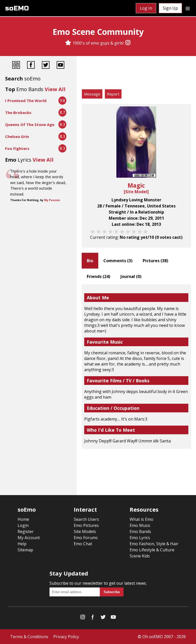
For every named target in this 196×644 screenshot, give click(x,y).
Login (23, 525)
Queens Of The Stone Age (29, 124)
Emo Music (140, 525)
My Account (29, 537)
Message (92, 93)
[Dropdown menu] (187, 8)
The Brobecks (18, 112)
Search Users (86, 519)
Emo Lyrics (140, 537)
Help (22, 544)
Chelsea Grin (17, 136)
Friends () (98, 276)
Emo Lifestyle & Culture (152, 550)
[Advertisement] (136, 74)
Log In (146, 8)
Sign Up (170, 8)
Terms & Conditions (29, 636)
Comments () (117, 260)
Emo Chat (83, 544)
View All (55, 89)
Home (23, 519)
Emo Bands (140, 531)
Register (26, 531)
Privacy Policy (66, 636)
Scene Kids (140, 556)
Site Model (136, 191)
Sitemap (25, 550)
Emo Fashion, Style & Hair (154, 544)
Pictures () (155, 260)
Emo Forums (86, 537)
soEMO (17, 8)
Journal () (130, 276)
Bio (90, 260)
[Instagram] (128, 43)
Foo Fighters (17, 148)
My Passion (52, 200)
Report (113, 93)
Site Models (85, 531)
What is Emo (141, 519)
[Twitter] (46, 65)
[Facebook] (31, 65)
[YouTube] (60, 65)
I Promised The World (25, 100)
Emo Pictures (86, 525)
